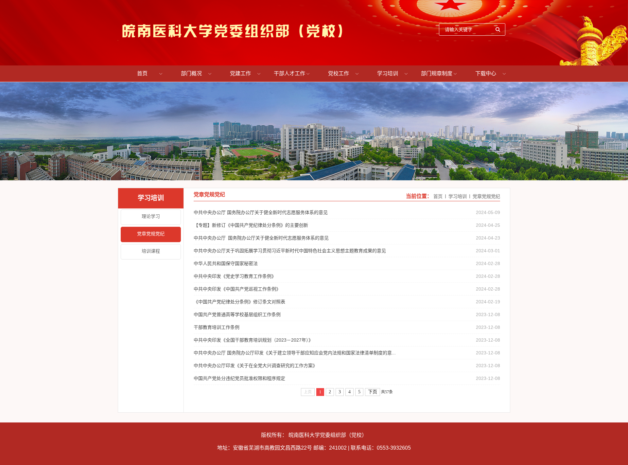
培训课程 (151, 251)
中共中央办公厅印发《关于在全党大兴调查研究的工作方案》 (255, 365)
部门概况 (191, 73)
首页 (142, 73)
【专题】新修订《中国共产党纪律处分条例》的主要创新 (251, 225)
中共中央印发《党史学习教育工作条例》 (235, 276)
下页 (372, 391)
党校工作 (338, 73)
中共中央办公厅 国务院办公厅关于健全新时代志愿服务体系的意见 (261, 212)
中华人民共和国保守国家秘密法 (226, 263)
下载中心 (485, 73)
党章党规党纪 (151, 233)
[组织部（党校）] (231, 29)
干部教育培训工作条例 (216, 327)
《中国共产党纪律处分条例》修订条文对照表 (239, 301)
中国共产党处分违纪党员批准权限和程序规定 (239, 378)
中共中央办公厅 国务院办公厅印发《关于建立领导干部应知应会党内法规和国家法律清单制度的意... (295, 352)
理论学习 (151, 216)
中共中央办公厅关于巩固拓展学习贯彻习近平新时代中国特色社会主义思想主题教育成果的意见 (290, 250)
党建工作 (240, 73)
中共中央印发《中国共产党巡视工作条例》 (237, 289)
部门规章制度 (436, 73)
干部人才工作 (289, 73)
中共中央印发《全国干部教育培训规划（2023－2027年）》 (253, 340)
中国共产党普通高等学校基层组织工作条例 (242, 314)
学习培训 (387, 73)
